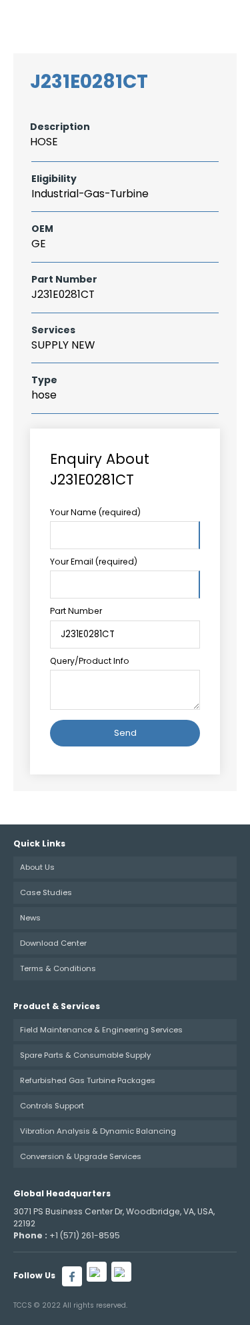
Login (162, 20)
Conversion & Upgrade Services (80, 1156)
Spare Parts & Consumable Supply (85, 1055)
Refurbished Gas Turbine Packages (87, 1080)
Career (121, 20)
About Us (37, 867)
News (30, 917)
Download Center (53, 943)
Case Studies (46, 892)
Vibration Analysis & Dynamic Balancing (98, 1131)
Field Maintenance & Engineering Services (101, 1029)
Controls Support (52, 1105)
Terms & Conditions (58, 968)
